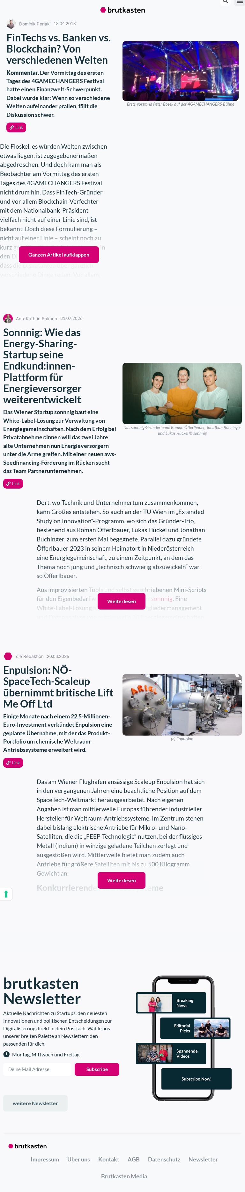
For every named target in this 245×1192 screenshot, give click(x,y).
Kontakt (108, 1159)
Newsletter (203, 1159)
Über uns (78, 1159)
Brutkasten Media (124, 1176)
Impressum (45, 1159)
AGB (134, 1159)
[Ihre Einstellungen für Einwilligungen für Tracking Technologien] (6, 894)
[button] (16, 127)
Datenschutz (164, 1159)
